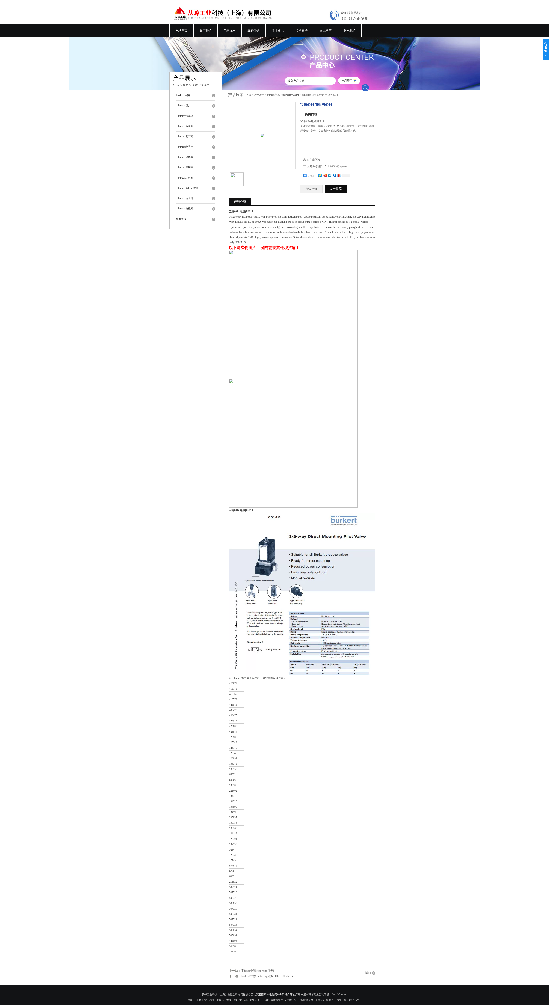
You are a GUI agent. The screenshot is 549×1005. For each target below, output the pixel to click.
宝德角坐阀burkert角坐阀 (257, 970)
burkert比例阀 (185, 177)
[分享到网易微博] (338, 175)
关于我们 (205, 30)
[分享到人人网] (334, 175)
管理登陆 (320, 1000)
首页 (248, 94)
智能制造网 (306, 1000)
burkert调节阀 (185, 136)
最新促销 (253, 30)
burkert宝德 (273, 94)
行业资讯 (277, 30)
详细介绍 (240, 201)
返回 (368, 973)
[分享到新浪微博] (324, 175)
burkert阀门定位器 (188, 187)
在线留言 (326, 30)
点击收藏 (336, 188)
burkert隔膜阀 (185, 157)
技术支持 (302, 30)
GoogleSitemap (339, 994)
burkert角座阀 (185, 126)
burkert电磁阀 (185, 208)
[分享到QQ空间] (320, 175)
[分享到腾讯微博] (329, 175)
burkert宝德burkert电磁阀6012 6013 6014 (267, 976)
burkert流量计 (185, 198)
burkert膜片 (184, 105)
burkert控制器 (185, 167)
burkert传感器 (185, 115)
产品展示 (229, 30)
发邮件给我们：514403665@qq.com (327, 166)
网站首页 (181, 30)
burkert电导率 (185, 146)
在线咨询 (311, 189)
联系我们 (350, 30)
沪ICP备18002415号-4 (349, 1000)
